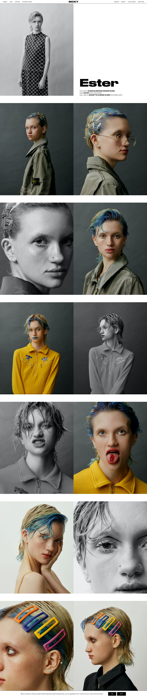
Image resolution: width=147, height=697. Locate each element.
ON (112, 694)
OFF (121, 694)
